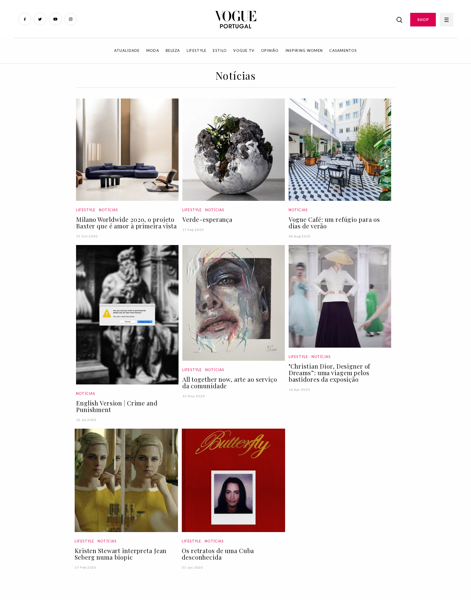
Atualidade (127, 50)
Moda (152, 50)
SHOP (423, 19)
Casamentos (343, 50)
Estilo (220, 50)
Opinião (270, 50)
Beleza (173, 50)
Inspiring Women (304, 50)
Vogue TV (243, 50)
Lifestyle (197, 50)
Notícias (108, 210)
